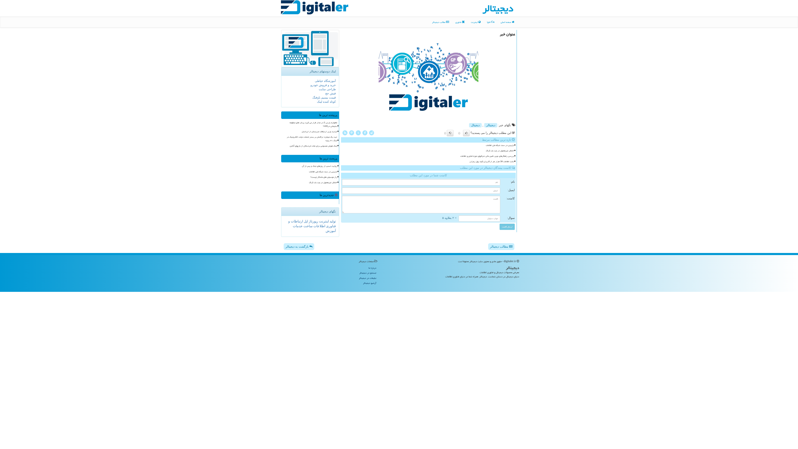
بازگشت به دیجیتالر (297, 246)
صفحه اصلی (506, 22)
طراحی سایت (327, 89)
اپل (305, 221)
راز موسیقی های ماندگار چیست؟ (323, 177)
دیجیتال (475, 125)
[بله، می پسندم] (466, 133)
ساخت (308, 226)
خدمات (298, 226)
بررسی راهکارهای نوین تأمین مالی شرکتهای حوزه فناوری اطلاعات (487, 156)
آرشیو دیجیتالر (369, 283)
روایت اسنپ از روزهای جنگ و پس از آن (319, 166)
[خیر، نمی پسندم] (450, 133)
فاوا (489, 22)
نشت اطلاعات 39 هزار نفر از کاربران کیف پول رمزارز (491, 161)
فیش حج (330, 93)
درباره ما (372, 268)
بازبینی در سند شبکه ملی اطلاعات (500, 145)
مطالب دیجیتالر (439, 22)
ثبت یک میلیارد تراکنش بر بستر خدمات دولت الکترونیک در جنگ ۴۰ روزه (312, 139)
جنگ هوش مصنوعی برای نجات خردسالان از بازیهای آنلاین (313, 146)
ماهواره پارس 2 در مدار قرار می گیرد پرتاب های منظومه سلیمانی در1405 (313, 124)
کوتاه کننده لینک (326, 101)
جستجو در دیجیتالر (367, 273)
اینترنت (474, 22)
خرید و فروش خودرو (323, 85)
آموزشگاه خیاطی (325, 81)
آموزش (331, 231)
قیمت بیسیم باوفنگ (324, 97)
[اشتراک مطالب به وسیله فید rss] (345, 132)
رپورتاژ (313, 221)
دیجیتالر (490, 125)
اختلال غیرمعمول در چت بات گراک (500, 151)
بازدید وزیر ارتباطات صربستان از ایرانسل (319, 132)
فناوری (458, 22)
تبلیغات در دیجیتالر (367, 278)
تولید (332, 221)
